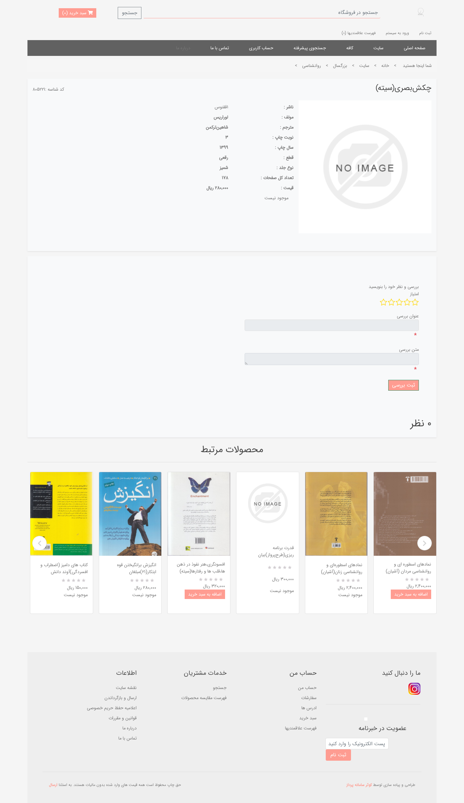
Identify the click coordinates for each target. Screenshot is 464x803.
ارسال (53, 785)
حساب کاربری (261, 48)
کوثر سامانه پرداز (359, 785)
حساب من (307, 687)
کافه (349, 48)
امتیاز (414, 294)
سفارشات (309, 697)
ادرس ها (309, 707)
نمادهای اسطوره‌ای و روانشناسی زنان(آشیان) (341, 568)
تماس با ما (220, 48)
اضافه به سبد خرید (205, 594)
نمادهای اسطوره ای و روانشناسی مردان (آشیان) (408, 568)
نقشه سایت (126, 687)
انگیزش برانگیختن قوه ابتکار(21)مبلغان (136, 568)
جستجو (129, 13)
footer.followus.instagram (414, 689)
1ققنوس (221, 107)
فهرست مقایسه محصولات (204, 697)
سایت (378, 48)
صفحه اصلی (414, 48)
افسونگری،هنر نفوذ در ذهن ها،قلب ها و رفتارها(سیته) (201, 568)
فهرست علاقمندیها (301, 728)
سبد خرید (308, 718)
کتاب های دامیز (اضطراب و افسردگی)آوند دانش (64, 568)
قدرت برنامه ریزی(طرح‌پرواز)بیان (276, 551)
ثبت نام (425, 33)
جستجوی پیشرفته (310, 48)
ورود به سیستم (397, 33)
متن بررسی (409, 349)
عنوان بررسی (408, 316)
